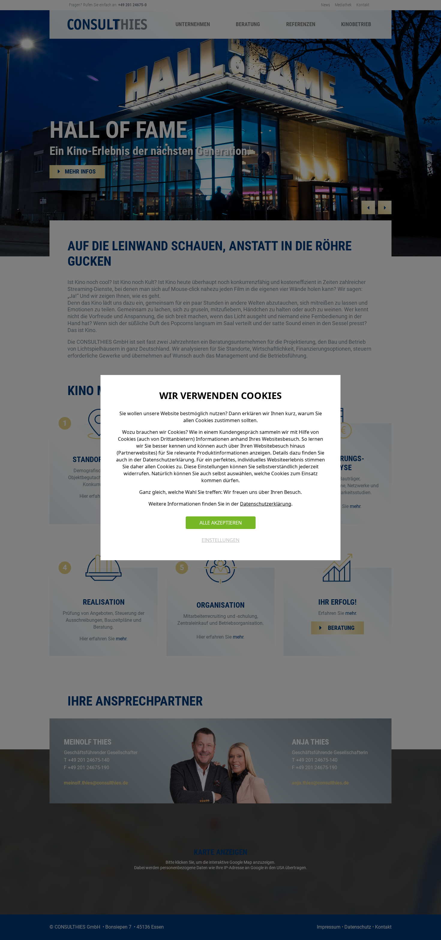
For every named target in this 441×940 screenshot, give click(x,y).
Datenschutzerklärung (265, 503)
